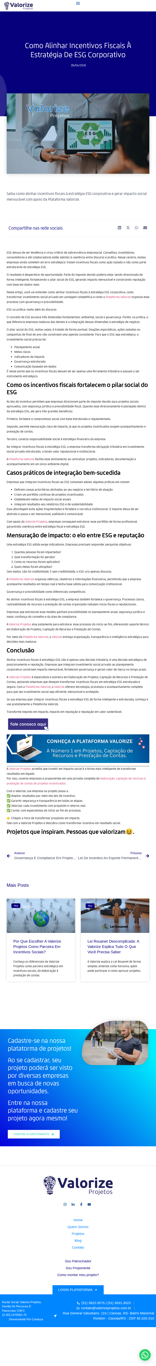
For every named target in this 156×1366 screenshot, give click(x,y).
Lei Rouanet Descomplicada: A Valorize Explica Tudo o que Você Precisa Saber (113, 946)
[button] (78, 3)
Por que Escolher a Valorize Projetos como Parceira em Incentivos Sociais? (37, 946)
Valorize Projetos (20, 769)
